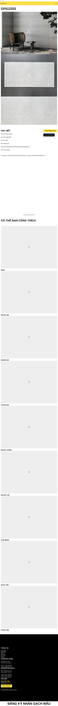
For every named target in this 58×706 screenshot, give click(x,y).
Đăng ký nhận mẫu (6, 685)
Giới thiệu (3, 654)
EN (56, 3)
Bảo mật (3, 656)
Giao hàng (3, 650)
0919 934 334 (8, 666)
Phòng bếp (21, 146)
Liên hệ (2, 657)
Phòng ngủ (27, 146)
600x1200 (8, 137)
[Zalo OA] (1, 696)
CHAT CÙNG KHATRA (49, 134)
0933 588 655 (8, 665)
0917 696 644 (8, 674)
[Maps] (1, 695)
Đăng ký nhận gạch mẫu (50, 130)
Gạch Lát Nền (9, 133)
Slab (7, 140)
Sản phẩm (3, 652)
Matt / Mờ (6, 143)
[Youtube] (1, 693)
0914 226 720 (7, 677)
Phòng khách (9, 146)
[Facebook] (1, 691)
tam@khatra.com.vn (5, 682)
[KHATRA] (3, 3)
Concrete (7, 149)
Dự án (2, 653)
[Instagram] (1, 692)
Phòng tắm (15, 146)
